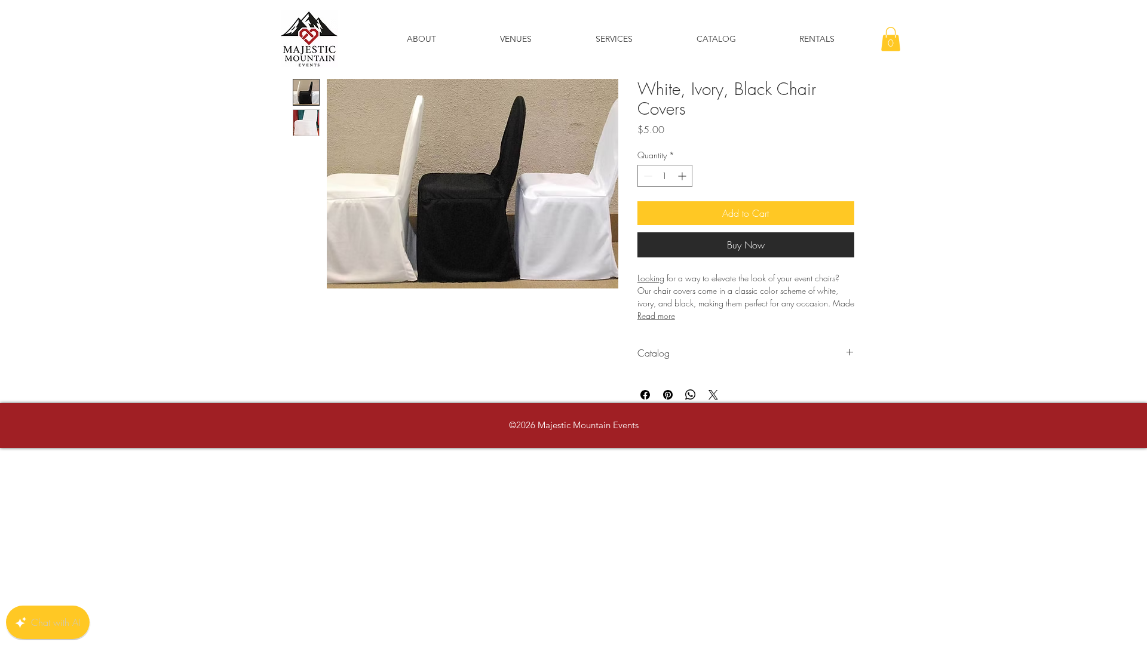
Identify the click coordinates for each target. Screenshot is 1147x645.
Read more (656, 315)
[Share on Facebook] (645, 395)
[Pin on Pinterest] (668, 395)
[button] (891, 39)
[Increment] (683, 175)
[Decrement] (646, 175)
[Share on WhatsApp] (690, 395)
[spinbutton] (665, 175)
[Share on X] (713, 395)
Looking (650, 278)
